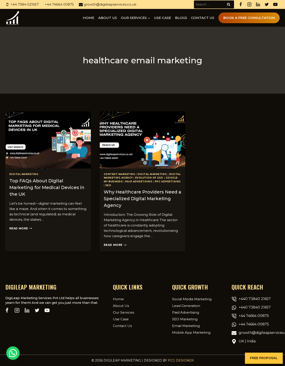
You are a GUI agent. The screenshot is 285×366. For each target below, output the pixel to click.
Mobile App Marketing (191, 332)
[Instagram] (249, 4)
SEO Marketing (184, 319)
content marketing (119, 174)
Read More (20, 228)
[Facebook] (240, 4)
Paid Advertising (138, 181)
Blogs (181, 18)
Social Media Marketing (192, 299)
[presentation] (48, 140)
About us (107, 18)
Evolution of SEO (149, 177)
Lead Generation (186, 306)
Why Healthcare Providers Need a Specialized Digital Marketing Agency (142, 198)
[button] (264, 358)
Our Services (123, 312)
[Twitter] (266, 4)
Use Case (162, 18)
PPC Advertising (168, 181)
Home (88, 18)
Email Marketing (186, 326)
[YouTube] (275, 4)
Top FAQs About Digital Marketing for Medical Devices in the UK (46, 187)
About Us (121, 306)
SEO (108, 185)
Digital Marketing (24, 174)
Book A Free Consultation (249, 18)
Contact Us (202, 18)
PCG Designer (181, 360)
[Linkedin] (258, 4)
